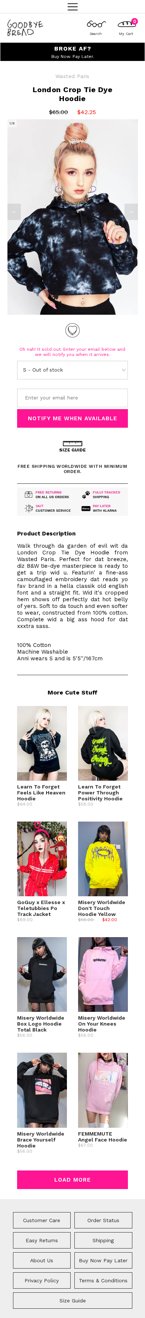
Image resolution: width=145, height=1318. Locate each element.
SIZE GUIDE (72, 450)
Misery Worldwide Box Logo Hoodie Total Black (40, 1024)
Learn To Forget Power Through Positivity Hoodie (100, 793)
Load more (72, 1179)
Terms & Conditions (103, 1280)
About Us (41, 1260)
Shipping (103, 1240)
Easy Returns (42, 1240)
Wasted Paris (72, 76)
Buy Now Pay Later (103, 1260)
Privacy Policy (42, 1280)
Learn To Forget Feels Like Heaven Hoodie (41, 793)
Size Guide (72, 1301)
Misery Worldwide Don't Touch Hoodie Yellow (101, 908)
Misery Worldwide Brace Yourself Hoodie (40, 1140)
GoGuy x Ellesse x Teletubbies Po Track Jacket (41, 908)
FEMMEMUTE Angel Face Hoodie (102, 1137)
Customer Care (41, 1220)
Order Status (103, 1220)
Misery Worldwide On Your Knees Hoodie (101, 1024)
